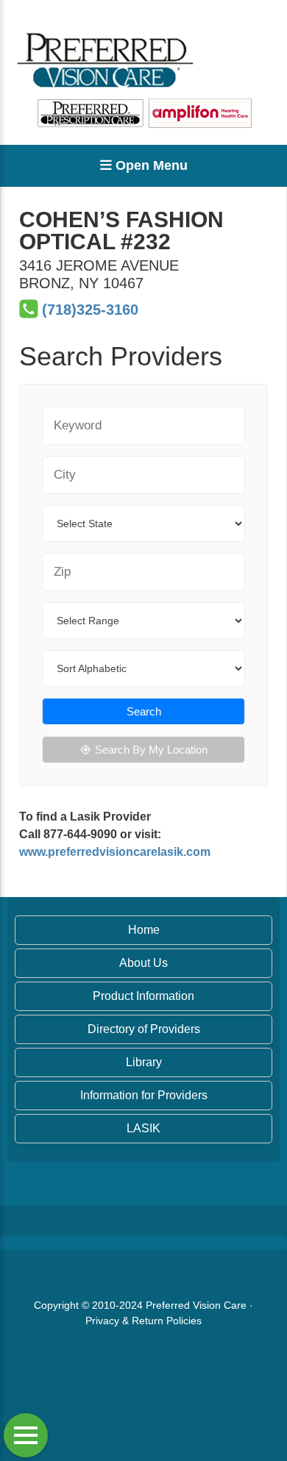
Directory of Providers (144, 1029)
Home (144, 930)
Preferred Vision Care (196, 1305)
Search (144, 711)
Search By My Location (151, 749)
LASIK (143, 1128)
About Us (143, 963)
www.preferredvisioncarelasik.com (114, 852)
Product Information (143, 996)
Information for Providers (144, 1095)
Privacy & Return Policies (143, 1320)
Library (144, 1062)
